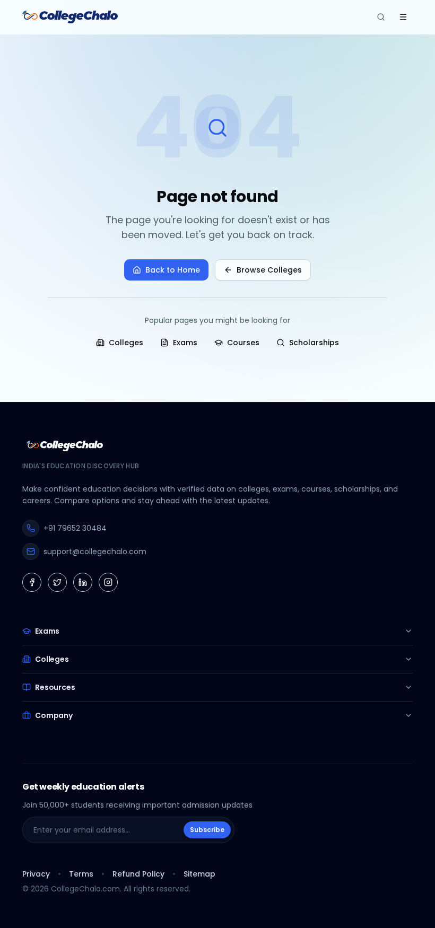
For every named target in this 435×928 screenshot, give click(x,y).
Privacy (36, 874)
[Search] (380, 16)
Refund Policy (138, 874)
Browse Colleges (269, 270)
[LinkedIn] (82, 582)
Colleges (126, 342)
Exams (185, 342)
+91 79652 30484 (75, 528)
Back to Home (172, 270)
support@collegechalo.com (95, 551)
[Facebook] (31, 582)
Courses (243, 342)
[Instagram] (108, 582)
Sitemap (199, 874)
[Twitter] (57, 582)
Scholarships (314, 342)
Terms (81, 874)
